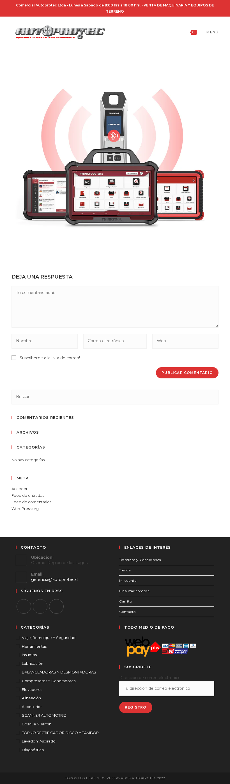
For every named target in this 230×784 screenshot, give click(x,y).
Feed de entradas (28, 495)
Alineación (31, 698)
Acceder (19, 488)
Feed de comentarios (31, 502)
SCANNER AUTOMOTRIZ (44, 715)
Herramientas (34, 646)
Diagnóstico (33, 750)
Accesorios (32, 706)
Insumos (29, 654)
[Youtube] (56, 606)
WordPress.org (25, 508)
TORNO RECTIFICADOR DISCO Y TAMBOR (60, 732)
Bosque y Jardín (36, 724)
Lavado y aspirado (39, 741)
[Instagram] (40, 606)
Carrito (125, 601)
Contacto (127, 612)
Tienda (125, 570)
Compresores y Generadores (48, 681)
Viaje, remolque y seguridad (48, 637)
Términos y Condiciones (140, 560)
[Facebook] (24, 606)
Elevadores (32, 689)
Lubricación (32, 663)
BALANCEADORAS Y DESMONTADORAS (59, 672)
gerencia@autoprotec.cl (54, 579)
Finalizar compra (134, 591)
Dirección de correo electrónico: (150, 677)
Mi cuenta (128, 580)
